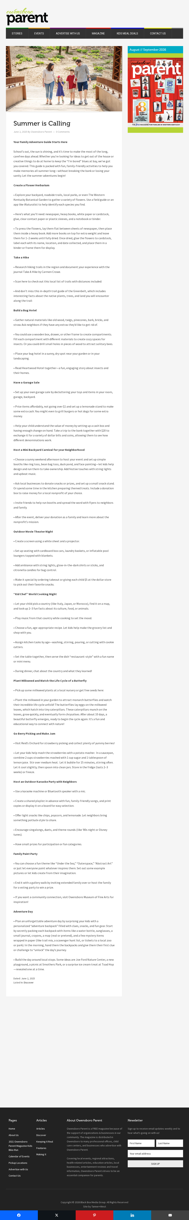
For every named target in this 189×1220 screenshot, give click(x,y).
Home (12, 1128)
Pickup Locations (18, 1163)
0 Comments (63, 131)
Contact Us (15, 1175)
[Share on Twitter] (57, 1215)
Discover (29, 982)
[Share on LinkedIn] (132, 1215)
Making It (41, 1154)
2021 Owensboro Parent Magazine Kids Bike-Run (20, 1146)
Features (41, 1148)
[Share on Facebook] (19, 1215)
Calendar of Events (19, 1156)
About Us (14, 1135)
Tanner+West (99, 1206)
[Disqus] (64, 1055)
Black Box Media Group (93, 1202)
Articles (40, 1128)
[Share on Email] (170, 1215)
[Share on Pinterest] (95, 1215)
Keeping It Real (44, 1141)
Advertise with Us (18, 1169)
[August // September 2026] (155, 92)
